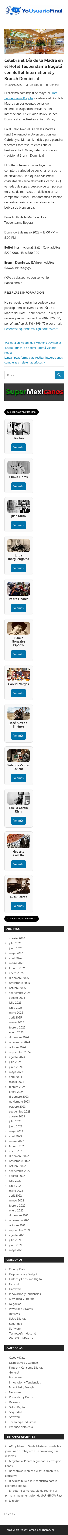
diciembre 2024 (19, 1037)
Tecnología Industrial (22, 1333)
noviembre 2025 (19, 983)
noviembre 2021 (19, 1220)
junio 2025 (15, 1007)
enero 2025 (16, 1032)
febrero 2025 (17, 1027)
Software (15, 1328)
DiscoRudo (35, 84)
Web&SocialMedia (21, 1338)
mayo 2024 (16, 1072)
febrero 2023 (17, 1146)
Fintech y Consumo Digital (25, 1279)
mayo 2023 (16, 1131)
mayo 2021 (15, 1250)
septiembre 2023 (19, 1111)
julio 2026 (15, 943)
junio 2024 (15, 1067)
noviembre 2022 (19, 1161)
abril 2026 (15, 958)
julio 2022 (15, 1180)
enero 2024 (16, 1091)
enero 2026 (16, 973)
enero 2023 (16, 1151)
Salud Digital (17, 1318)
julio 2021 (15, 1240)
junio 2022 (15, 1186)
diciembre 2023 (19, 1096)
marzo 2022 (16, 1200)
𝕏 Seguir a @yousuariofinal (21, 412)
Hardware (15, 1289)
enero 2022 (16, 1210)
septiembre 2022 (19, 1171)
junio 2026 (15, 948)
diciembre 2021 (18, 1215)
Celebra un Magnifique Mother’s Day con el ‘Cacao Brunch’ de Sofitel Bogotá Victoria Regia (32, 347)
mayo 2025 (16, 1012)
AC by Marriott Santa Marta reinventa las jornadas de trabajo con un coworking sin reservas (33, 1451)
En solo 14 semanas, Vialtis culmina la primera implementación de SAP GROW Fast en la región (33, 1495)
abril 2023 (15, 1136)
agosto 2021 (16, 1235)
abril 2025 (15, 1017)
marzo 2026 (16, 963)
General (54, 84)
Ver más (18, 447)
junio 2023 (15, 1126)
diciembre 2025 (19, 978)
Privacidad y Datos (21, 1309)
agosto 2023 (17, 1116)
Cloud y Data (17, 1269)
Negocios (15, 1304)
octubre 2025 (17, 988)
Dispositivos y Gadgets (24, 1274)
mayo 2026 (16, 953)
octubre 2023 (17, 1106)
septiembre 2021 (19, 1230)
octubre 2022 (17, 1166)
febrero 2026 (17, 968)
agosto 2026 (17, 938)
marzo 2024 (16, 1082)
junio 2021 (15, 1245)
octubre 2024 (17, 1047)
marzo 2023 (16, 1141)
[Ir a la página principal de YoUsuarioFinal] (34, 6)
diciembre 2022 (19, 1156)
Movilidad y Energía (21, 1299)
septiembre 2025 (20, 993)
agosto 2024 (17, 1057)
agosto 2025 (17, 997)
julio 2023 (15, 1121)
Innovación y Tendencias (25, 1294)
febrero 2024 (17, 1087)
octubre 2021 (17, 1225)
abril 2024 (15, 1077)
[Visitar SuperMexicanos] (34, 392)
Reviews (14, 1313)
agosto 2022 (17, 1176)
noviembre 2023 (19, 1101)
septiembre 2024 (20, 1052)
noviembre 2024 (19, 1042)
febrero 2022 (17, 1205)
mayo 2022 (16, 1190)
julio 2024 (15, 1062)
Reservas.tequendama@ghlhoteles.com (31, 329)
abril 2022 (15, 1195)
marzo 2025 (16, 1022)
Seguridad (15, 1323)
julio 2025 (15, 1002)
